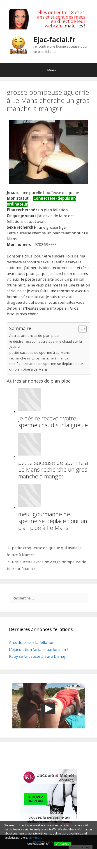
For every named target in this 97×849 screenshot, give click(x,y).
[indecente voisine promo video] (48, 705)
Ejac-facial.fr (54, 39)
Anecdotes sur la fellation (31, 642)
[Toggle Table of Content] (80, 329)
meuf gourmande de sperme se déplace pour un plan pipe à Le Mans (46, 366)
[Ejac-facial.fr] (18, 44)
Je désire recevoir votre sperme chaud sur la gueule (45, 344)
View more (35, 837)
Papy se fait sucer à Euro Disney (37, 656)
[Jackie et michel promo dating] (48, 797)
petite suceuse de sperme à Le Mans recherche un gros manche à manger (39, 355)
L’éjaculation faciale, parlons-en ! (38, 649)
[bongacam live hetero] (48, 28)
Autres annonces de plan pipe (34, 335)
